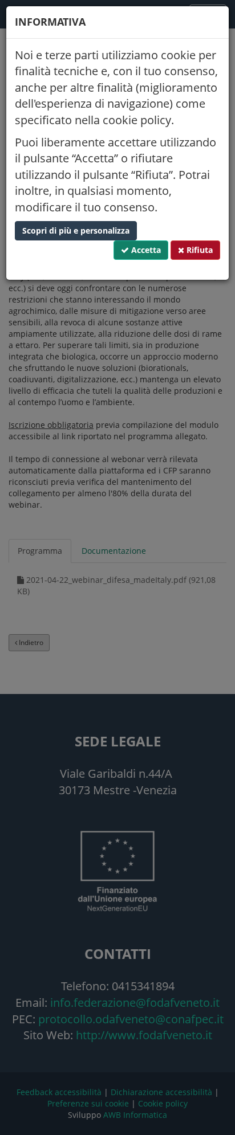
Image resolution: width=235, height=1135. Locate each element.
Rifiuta (198, 249)
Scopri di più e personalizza (75, 230)
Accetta (145, 249)
